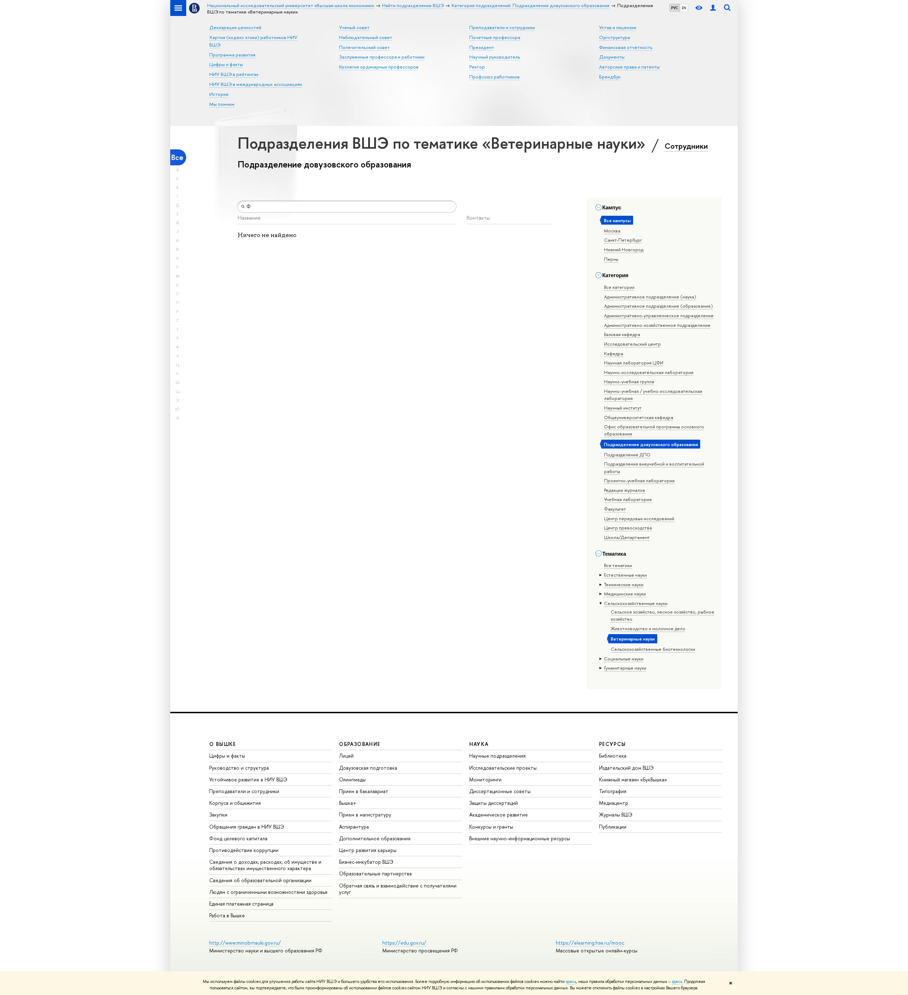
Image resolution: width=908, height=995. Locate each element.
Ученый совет (354, 27)
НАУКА (479, 744)
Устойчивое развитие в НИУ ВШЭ (248, 779)
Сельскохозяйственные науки (636, 603)
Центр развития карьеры (368, 850)
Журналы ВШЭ (615, 814)
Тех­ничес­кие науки (623, 584)
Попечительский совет (364, 47)
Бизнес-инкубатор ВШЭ (366, 861)
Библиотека (612, 755)
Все (177, 157)
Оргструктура (614, 37)
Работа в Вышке (227, 915)
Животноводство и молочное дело (648, 628)
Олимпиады (352, 779)
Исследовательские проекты (503, 767)
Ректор (477, 67)
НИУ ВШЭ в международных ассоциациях (255, 84)
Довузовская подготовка (368, 767)
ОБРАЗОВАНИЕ (359, 744)
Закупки (218, 814)
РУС (674, 7)
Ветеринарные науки (633, 639)
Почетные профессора (494, 37)
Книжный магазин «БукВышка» (633, 779)
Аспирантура (354, 826)
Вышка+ (347, 802)
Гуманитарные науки (625, 668)
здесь (571, 981)
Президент (481, 47)
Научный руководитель (494, 57)
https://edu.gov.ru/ (404, 942)
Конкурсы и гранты (491, 826)
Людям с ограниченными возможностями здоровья (268, 892)
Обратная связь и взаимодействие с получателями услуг (397, 888)
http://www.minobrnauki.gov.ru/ (245, 942)
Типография (612, 791)
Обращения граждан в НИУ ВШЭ (246, 826)
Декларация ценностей (235, 27)
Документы (612, 57)
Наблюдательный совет (365, 37)
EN (684, 7)
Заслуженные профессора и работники (382, 57)
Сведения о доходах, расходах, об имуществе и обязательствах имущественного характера (265, 865)
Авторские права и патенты (629, 67)
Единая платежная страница (241, 903)
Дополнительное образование (375, 838)
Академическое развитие (498, 814)
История (218, 94)
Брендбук (609, 76)
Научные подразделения (497, 755)
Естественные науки (625, 575)
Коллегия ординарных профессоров (379, 67)
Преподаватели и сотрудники (502, 27)
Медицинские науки (625, 593)
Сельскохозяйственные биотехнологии (653, 649)
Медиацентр (613, 802)
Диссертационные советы (500, 791)
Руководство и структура (239, 767)
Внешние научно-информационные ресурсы (519, 838)
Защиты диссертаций (493, 802)
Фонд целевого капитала (238, 838)
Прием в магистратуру (365, 814)
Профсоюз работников (494, 76)
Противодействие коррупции (243, 850)
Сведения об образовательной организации (260, 880)
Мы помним (221, 104)
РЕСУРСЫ (612, 744)
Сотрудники (686, 146)
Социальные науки (623, 658)
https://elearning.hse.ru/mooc (590, 942)
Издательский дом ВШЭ (626, 767)
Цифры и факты (226, 64)
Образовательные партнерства (375, 873)
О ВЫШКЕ (222, 744)
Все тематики (618, 565)
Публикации (612, 826)
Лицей (346, 755)
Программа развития (232, 54)
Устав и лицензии (617, 27)
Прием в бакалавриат (363, 791)
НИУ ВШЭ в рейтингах (234, 74)
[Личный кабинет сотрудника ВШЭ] (713, 8)
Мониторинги (485, 779)
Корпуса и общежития (235, 802)
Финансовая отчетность (626, 47)
